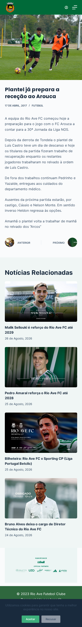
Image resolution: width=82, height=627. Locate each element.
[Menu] (74, 7)
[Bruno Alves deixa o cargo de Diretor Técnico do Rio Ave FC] (41, 498)
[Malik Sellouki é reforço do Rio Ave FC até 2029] (41, 301)
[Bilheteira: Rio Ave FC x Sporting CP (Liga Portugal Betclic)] (41, 433)
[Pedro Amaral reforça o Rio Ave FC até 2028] (41, 367)
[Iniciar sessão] (66, 7)
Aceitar (30, 619)
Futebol (37, 105)
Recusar (51, 619)
